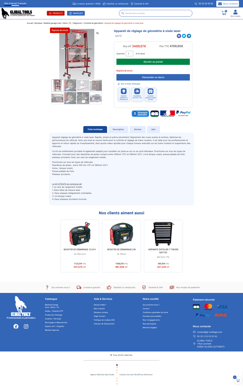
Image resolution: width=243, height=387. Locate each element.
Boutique (38, 23)
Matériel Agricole (52, 330)
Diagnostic (77, 23)
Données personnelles (152, 316)
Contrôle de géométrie (93, 23)
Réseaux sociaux (101, 312)
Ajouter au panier (153, 61)
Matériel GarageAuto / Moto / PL (52, 306)
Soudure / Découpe (53, 319)
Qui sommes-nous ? (151, 305)
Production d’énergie (53, 315)
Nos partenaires (149, 324)
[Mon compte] (235, 12)
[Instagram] (26, 326)
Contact (146, 309)
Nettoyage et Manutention (56, 323)
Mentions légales (150, 328)
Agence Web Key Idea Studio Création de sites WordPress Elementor (121, 375)
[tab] (95, 129)
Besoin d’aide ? (100, 305)
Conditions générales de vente (155, 312)
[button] (97, 33)
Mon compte (235, 16)
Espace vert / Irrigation (54, 326)
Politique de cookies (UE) (104, 320)
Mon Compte (99, 309)
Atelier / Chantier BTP (54, 311)
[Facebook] (16, 326)
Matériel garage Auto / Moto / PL (57, 23)
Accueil (30, 23)
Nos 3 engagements (151, 320)
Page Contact (99, 316)
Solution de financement (104, 324)
